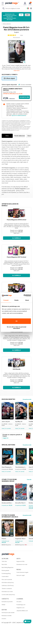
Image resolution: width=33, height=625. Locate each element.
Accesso (4, 618)
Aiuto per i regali (20, 575)
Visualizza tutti (27, 399)
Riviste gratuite (5, 570)
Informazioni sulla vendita (8, 612)
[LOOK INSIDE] (16, 62)
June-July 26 (6, 421)
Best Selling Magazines (7, 567)
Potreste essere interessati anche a (10, 515)
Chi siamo (18, 601)
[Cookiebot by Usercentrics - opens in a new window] (23, 295)
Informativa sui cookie (7, 591)
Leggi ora (5, 438)
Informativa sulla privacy (8, 582)
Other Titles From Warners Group (9, 479)
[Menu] (3, 3)
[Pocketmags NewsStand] (11, 3)
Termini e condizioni (7, 588)
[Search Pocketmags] (3, 8)
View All (29, 479)
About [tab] (27, 300)
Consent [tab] (5, 300)
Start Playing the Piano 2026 (7, 467)
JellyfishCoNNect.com (22, 610)
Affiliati (3, 604)
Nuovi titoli (4, 564)
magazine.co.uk (20, 607)
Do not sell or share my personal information (16, 327)
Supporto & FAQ (20, 561)
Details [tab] (16, 300)
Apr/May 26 (18, 421)
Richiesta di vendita (6, 615)
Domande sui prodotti (7, 601)
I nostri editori (5, 576)
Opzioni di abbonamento (19, 115)
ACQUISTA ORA (24, 97)
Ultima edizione (7, 24)
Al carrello (16, 238)
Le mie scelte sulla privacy (8, 594)
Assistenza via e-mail (21, 564)
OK (17, 321)
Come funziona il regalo (22, 572)
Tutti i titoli (4, 561)
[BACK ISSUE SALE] (8, 419)
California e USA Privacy (8, 585)
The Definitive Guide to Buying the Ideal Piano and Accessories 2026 (20, 467)
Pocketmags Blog (6, 573)
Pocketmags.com (20, 604)
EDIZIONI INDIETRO (8, 399)
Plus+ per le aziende (7, 579)
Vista (3, 428)
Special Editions (8, 445)
